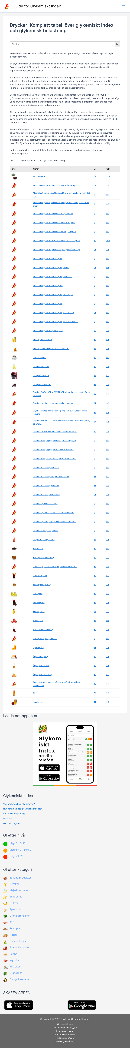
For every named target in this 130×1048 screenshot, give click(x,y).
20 (95, 366)
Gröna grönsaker (20, 915)
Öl (34, 693)
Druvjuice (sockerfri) (42, 384)
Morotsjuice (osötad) (42, 584)
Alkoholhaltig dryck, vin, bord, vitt (47, 303)
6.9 (107, 375)
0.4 (107, 267)
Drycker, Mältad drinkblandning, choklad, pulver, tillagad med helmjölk (60, 412)
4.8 (107, 348)
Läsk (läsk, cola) (40, 575)
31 (95, 403)
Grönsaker (16, 972)
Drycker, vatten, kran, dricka (45, 530)
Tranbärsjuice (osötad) (43, 629)
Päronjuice (37, 593)
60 (95, 575)
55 (95, 384)
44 (95, 431)
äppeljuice (37, 702)
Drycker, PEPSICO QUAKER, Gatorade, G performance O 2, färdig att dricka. (61, 422)
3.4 (107, 249)
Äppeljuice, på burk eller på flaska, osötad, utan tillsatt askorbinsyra (57, 684)
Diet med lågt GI (11, 823)
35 (95, 620)
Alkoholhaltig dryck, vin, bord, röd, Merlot (51, 267)
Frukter (14, 903)
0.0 (107, 194)
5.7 (107, 422)
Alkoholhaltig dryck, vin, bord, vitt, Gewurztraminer (55, 321)
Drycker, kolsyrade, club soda (46, 467)
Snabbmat (16, 896)
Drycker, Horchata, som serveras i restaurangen (54, 403)
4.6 (107, 702)
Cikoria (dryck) (39, 357)
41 (95, 702)
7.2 (107, 629)
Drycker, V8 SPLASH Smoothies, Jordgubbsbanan (55, 431)
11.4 (108, 176)
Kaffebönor (38, 548)
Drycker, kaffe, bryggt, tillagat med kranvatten (53, 449)
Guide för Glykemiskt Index (37, 6)
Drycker (14, 883)
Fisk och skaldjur (20, 947)
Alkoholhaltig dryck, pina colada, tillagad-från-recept (56, 249)
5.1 (107, 394)
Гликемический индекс (65, 1027)
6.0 (107, 476)
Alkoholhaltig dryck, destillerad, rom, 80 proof (53, 213)
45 (95, 348)
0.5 (107, 620)
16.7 (108, 240)
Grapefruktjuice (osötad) (44, 539)
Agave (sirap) (39, 176)
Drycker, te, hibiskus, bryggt (45, 503)
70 (95, 330)
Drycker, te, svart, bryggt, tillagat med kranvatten (54, 521)
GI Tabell (7, 818)
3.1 (107, 539)
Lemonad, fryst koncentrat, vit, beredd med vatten (55, 566)
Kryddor (14, 960)
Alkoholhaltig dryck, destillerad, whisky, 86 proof (54, 231)
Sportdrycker (39, 611)
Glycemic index (65, 1024)
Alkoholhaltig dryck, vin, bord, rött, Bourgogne (53, 294)
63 (95, 476)
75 (95, 611)
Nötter (13, 934)
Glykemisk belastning (14, 813)
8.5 (107, 384)
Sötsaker (15, 966)
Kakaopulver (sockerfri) (43, 557)
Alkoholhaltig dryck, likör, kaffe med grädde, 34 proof (56, 240)
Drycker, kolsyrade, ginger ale (46, 485)
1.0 (107, 185)
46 (95, 684)
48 (95, 647)
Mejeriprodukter (19, 890)
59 (95, 412)
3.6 (107, 403)
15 (95, 176)
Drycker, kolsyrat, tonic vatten (46, 494)
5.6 (107, 566)
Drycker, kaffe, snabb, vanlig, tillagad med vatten (54, 458)
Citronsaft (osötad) (41, 366)
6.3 (107, 412)
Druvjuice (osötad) (41, 375)
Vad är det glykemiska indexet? (19, 804)
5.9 (107, 593)
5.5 (107, 485)
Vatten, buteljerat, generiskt (45, 638)
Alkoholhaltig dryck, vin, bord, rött (48, 285)
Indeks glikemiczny (65, 1041)
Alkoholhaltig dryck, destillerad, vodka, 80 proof (54, 222)
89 (95, 422)
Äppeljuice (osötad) (41, 665)
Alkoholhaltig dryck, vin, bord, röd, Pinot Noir (52, 276)
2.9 (107, 611)
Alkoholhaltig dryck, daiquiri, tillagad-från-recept (54, 185)
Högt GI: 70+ (17, 856)
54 (95, 566)
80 (95, 240)
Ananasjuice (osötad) (42, 339)
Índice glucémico (65, 1038)
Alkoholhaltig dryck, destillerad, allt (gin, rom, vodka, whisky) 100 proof (61, 195)
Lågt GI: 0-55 (18, 843)
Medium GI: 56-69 (20, 849)
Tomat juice (38, 620)
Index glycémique (65, 1031)
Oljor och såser (19, 941)
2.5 (107, 330)
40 (95, 357)
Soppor (14, 953)
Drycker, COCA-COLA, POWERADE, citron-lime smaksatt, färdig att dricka (61, 394)
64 (95, 602)
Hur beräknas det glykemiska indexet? (22, 808)
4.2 (107, 557)
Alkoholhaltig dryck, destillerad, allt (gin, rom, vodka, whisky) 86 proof (61, 204)
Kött (12, 922)
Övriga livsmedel (19, 979)
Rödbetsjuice (39, 602)
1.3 (107, 366)
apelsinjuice (38, 647)
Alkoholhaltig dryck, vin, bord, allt (47, 258)
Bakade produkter (20, 877)
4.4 (107, 656)
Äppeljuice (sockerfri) (42, 674)
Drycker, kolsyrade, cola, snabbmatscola (51, 476)
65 (95, 394)
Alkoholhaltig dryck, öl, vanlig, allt (48, 330)
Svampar (15, 928)
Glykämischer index (65, 1034)
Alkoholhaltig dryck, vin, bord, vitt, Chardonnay (53, 312)
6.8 (107, 339)
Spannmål (15, 909)
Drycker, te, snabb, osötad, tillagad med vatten (53, 512)
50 (95, 339)
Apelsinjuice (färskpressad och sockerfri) (51, 348)
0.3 (107, 312)
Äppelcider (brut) (40, 656)
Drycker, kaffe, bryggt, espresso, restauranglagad (54, 440)
